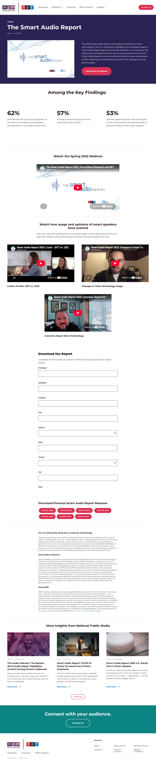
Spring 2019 (84, 510)
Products (71, 7)
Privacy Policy (11, 758)
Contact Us (146, 7)
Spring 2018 (47, 516)
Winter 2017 (65, 516)
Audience (43, 7)
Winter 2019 (66, 510)
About (96, 746)
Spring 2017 (83, 516)
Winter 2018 (103, 510)
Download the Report (96, 71)
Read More (62, 687)
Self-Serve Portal (141, 746)
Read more (12, 687)
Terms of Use (23, 758)
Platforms (56, 7)
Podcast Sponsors (118, 750)
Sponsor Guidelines (138, 750)
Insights (100, 7)
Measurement (120, 746)
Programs (98, 749)
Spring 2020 (47, 510)
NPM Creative (86, 7)
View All (78, 697)
